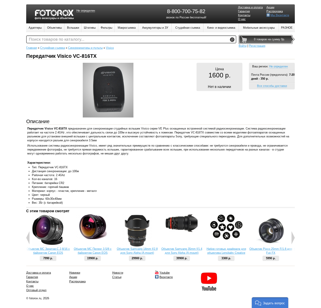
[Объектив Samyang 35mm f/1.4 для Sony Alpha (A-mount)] (181, 231)
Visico (110, 47)
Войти (243, 45)
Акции (270, 7)
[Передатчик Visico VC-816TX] (108, 116)
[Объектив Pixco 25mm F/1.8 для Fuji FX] (270, 246)
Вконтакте (166, 277)
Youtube (164, 272)
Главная (31, 47)
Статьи (116, 277)
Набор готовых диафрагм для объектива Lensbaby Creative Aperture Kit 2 (226, 252)
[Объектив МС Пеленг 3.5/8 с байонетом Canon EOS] (92, 238)
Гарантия (244, 11)
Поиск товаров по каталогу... (56, 39)
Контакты (244, 15)
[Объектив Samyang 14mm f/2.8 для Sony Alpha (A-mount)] (137, 246)
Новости (117, 272)
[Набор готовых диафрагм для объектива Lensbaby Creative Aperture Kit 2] (226, 238)
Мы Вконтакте (280, 15)
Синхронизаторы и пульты (85, 47)
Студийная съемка (52, 47)
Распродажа (274, 11)
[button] (270, 302)
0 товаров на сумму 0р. (269, 39)
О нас (242, 19)
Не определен (278, 66)
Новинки (74, 272)
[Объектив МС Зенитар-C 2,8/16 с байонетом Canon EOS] (48, 244)
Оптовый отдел (36, 290)
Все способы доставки (272, 86)
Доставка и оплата (250, 7)
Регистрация (257, 45)
